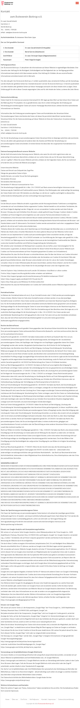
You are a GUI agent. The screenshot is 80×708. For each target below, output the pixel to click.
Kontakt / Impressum (48, 699)
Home (7, 699)
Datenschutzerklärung (66, 699)
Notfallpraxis (34, 699)
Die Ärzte (23, 699)
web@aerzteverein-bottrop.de (16, 32)
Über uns (15, 699)
